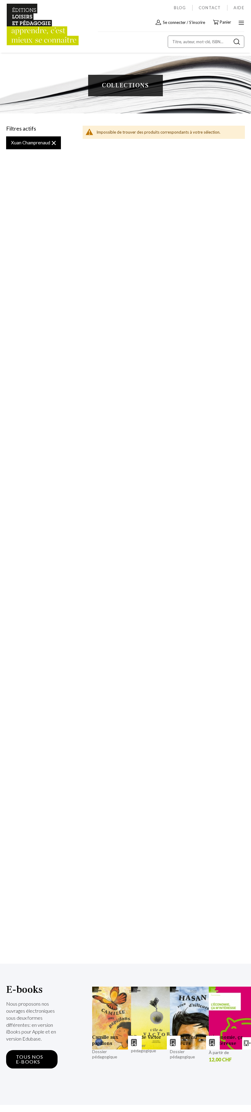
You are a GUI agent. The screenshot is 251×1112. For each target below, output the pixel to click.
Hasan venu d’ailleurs (183, 1040)
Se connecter (174, 22)
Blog (180, 7)
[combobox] (206, 42)
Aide (239, 7)
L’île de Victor (146, 1037)
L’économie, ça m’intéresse (226, 1040)
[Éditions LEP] (32, 25)
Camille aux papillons (105, 1040)
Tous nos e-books (29, 1059)
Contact (210, 7)
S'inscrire (197, 22)
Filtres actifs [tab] (21, 129)
